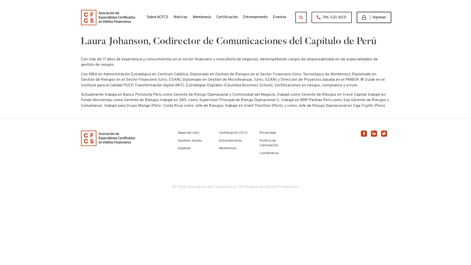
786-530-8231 (334, 17)
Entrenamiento (230, 141)
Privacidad (268, 133)
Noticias (180, 17)
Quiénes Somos (190, 141)
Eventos (279, 17)
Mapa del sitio (188, 133)
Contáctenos (269, 153)
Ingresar (379, 17)
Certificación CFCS (233, 133)
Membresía (227, 148)
